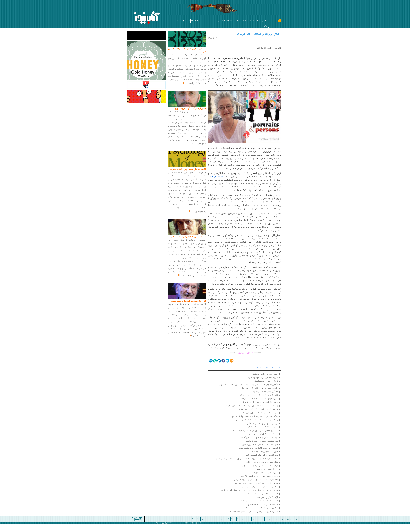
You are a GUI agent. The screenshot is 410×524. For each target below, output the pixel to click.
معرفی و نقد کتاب (275, 367)
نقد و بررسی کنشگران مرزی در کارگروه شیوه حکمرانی (256, 480)
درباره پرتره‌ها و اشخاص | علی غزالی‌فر (258, 34)
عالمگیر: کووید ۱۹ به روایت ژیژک (264, 391)
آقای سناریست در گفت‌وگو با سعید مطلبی (188, 301)
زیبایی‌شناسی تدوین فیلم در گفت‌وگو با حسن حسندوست (254, 511)
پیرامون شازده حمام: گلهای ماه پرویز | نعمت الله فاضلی (255, 483)
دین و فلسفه (260, 367)
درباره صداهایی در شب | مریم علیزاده (262, 377)
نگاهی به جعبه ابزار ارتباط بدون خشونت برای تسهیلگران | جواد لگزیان (248, 384)
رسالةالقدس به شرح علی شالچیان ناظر (262, 455)
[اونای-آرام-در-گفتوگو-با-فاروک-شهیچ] (187, 99)
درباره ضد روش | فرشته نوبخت (265, 473)
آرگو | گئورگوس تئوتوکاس (267, 497)
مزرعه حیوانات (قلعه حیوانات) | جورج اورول (260, 444)
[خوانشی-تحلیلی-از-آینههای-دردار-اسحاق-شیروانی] (187, 39)
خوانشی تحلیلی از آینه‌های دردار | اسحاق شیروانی (187, 50)
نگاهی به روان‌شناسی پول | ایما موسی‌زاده (188, 169)
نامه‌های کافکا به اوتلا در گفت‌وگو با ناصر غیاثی (258, 409)
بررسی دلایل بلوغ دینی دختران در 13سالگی (259, 402)
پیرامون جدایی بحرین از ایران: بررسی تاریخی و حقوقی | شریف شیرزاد (249, 490)
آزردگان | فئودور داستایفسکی (266, 381)
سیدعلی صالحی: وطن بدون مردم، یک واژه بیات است (255, 430)
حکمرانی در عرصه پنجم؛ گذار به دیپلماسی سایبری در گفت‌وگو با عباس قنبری (246, 458)
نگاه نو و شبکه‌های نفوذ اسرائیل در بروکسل (260, 487)
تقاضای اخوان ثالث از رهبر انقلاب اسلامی (188, 237)
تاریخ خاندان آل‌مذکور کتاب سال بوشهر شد (260, 413)
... (186, 83)
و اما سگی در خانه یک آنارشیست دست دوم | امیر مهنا (255, 420)
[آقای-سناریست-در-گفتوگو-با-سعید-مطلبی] (187, 291)
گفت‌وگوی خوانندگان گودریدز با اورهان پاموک (259, 395)
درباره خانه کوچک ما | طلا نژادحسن (263, 504)
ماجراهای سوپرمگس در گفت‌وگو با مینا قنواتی (259, 388)
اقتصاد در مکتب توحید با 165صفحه (263, 494)
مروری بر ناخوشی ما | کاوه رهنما (264, 451)
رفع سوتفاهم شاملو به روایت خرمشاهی (261, 441)
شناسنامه (195, 519)
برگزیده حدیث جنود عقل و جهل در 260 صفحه (258, 476)
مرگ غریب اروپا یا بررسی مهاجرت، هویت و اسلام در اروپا (254, 416)
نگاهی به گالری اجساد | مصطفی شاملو (262, 462)
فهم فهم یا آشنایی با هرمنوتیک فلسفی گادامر (259, 437)
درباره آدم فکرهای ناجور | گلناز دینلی (262, 427)
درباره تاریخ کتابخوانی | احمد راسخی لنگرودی (259, 399)
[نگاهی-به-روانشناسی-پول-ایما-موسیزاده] (187, 159)
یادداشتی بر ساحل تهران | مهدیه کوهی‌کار (261, 434)
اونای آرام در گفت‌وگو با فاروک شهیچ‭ (190, 109)
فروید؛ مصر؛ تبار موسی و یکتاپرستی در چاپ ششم (257, 465)
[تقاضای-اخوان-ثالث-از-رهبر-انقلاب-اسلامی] (187, 227)
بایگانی (212, 519)
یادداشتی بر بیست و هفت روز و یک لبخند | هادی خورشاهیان (252, 406)
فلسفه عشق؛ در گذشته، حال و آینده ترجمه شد (259, 501)
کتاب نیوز (169, 522)
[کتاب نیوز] (116, 519)
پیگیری (204, 519)
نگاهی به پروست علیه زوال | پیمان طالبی (261, 508)
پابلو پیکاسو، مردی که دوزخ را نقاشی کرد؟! (260, 423)
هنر (267, 367)
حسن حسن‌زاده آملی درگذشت (265, 374)
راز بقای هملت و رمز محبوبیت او (264, 469)
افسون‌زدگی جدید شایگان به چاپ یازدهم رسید (258, 448)
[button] (210, 360)
